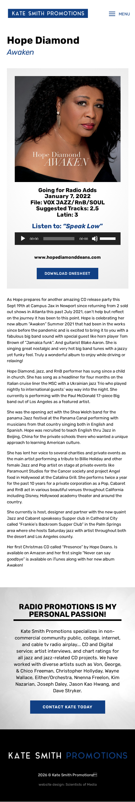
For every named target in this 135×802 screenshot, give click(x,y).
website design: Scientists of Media (68, 785)
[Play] (23, 238)
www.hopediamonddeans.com (67, 257)
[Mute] (95, 238)
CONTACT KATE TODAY (68, 707)
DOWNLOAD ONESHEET (67, 273)
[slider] (108, 238)
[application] (68, 238)
